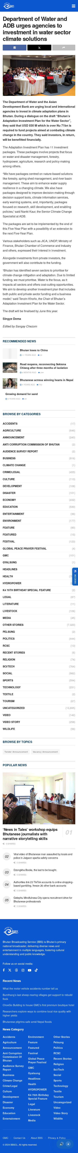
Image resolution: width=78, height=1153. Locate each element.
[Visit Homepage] (9, 5)
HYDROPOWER (12, 583)
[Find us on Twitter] (9, 970)
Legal (7, 597)
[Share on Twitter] (39, 47)
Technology (11, 687)
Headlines (10, 569)
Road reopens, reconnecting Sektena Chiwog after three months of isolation (44, 366)
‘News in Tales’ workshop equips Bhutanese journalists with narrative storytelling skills (30, 834)
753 (40, 384)
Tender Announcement (16, 751)
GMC (6, 555)
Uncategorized (14, 708)
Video (7, 715)
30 (41, 355)
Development (12, 486)
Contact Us (19, 1138)
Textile (8, 694)
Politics (9, 638)
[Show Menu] (73, 6)
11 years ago (29, 355)
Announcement (13, 437)
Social (7, 673)
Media (7, 618)
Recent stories (14, 652)
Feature (9, 527)
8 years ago (13, 399)
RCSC (6, 645)
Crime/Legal (11, 472)
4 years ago (28, 384)
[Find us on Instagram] (23, 970)
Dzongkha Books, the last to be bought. (35, 870)
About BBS (37, 1138)
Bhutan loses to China (34, 350)
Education (10, 506)
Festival (9, 541)
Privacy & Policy (57, 1138)
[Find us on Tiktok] (36, 970)
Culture (9, 479)
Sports (8, 680)
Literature (11, 604)
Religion (9, 659)
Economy (9, 500)
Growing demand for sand (21, 394)
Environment (12, 520)
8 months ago (29, 372)
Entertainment (13, 514)
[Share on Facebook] (14, 47)
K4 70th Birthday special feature (27, 590)
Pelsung (9, 631)
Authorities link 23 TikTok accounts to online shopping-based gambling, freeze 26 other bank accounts (43, 883)
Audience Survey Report (20, 451)
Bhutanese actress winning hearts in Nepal (46, 380)
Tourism (9, 701)
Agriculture (12, 430)
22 (25, 399)
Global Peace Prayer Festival (25, 548)
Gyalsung (10, 562)
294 (42, 372)
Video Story (11, 722)
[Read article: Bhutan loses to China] (10, 353)
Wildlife (9, 729)
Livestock (10, 611)
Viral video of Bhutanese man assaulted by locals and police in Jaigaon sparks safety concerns (43, 856)
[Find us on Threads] (16, 970)
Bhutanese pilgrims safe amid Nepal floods (27, 1022)
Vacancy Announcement (45, 751)
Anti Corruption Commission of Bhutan (31, 444)
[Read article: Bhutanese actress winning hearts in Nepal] (10, 383)
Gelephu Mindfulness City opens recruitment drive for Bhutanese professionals (43, 899)
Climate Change (14, 465)
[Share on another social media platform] (63, 47)
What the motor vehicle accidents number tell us (30, 988)
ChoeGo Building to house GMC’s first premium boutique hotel (38, 1005)
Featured (9, 534)
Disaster (9, 493)
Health (8, 576)
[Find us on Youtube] (29, 970)
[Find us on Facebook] (4, 970)
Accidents (10, 423)
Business (9, 458)
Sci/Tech (9, 666)
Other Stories (13, 625)
